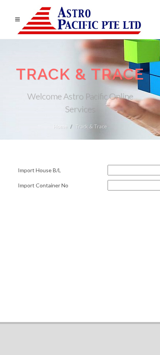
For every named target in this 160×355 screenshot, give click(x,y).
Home (60, 126)
